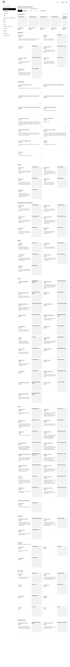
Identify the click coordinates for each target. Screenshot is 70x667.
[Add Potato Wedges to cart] (40, 76)
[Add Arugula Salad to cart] (65, 186)
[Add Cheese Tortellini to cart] (65, 390)
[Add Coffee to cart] (40, 615)
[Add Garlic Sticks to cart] (65, 235)
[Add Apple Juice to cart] (40, 581)
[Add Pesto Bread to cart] (40, 235)
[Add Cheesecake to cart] (40, 565)
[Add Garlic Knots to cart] (40, 43)
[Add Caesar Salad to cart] (40, 175)
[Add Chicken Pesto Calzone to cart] (40, 526)
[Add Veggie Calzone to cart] (40, 537)
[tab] (20, 11)
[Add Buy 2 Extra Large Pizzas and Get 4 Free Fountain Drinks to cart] (40, 114)
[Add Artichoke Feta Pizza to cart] (65, 484)
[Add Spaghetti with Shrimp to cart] (65, 379)
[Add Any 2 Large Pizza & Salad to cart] (40, 126)
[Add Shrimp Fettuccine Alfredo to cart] (40, 300)
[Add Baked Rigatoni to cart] (60, 25)
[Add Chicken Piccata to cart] (37, 25)
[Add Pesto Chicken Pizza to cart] (40, 450)
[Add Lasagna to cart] (40, 345)
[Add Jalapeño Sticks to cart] (40, 224)
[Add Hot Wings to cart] (40, 251)
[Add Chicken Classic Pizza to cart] (65, 450)
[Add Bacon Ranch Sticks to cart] (65, 224)
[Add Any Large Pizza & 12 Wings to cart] (40, 137)
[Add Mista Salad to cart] (40, 186)
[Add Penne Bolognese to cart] (40, 334)
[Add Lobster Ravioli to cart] (40, 367)
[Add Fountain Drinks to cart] (65, 581)
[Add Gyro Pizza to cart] (40, 484)
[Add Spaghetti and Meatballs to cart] (40, 289)
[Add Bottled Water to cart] (40, 603)
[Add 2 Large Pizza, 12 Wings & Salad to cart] (40, 148)
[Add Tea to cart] (65, 615)
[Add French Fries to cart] (40, 54)
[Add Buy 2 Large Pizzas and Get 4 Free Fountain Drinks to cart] (65, 103)
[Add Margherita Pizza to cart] (65, 428)
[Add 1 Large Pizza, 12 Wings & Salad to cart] (65, 114)
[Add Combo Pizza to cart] (65, 417)
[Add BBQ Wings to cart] (40, 273)
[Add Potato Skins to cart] (65, 65)
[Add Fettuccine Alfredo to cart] (40, 322)
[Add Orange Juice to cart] (65, 592)
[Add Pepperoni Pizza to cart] (48, 25)
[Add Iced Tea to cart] (40, 592)
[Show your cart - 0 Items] (66, 2)
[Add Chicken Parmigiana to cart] (65, 289)
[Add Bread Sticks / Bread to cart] (40, 65)
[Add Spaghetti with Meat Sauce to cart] (65, 322)
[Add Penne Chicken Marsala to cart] (40, 311)
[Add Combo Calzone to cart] (65, 526)
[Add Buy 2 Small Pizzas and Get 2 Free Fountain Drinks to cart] (65, 92)
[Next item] (66, 14)
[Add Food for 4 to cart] (40, 159)
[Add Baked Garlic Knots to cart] (65, 54)
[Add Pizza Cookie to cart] (40, 554)
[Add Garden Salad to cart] (65, 175)
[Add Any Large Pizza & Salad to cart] (65, 126)
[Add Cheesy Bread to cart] (40, 213)
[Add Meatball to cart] (65, 43)
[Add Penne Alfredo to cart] (40, 379)
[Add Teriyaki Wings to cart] (40, 262)
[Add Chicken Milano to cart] (65, 345)
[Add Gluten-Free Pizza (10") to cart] (65, 495)
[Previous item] (64, 14)
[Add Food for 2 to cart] (65, 148)
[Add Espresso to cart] (65, 603)
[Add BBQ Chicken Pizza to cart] (65, 439)
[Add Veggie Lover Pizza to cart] (65, 461)
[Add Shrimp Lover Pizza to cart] (65, 473)
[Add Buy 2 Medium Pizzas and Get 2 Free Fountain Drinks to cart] (40, 103)
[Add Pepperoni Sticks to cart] (65, 213)
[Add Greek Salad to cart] (40, 197)
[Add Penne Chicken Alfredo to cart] (65, 311)
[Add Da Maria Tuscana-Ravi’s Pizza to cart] (40, 461)
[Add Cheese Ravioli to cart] (26, 25)
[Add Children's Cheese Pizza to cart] (40, 630)
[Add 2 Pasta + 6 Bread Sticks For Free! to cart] (40, 92)
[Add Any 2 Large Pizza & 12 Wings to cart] (65, 137)
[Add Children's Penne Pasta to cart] (65, 630)
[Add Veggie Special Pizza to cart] (40, 473)
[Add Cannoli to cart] (65, 554)
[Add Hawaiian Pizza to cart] (40, 495)
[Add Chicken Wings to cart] (65, 251)
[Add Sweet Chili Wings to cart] (65, 262)
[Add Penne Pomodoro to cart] (65, 367)
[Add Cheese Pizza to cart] (40, 439)
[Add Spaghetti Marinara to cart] (65, 356)
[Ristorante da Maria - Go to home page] (4, 2)
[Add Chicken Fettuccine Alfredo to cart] (40, 390)
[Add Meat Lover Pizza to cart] (40, 428)
